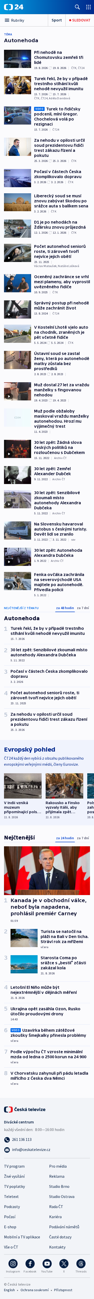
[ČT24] (13, 7)
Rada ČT (56, 1206)
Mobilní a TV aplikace (22, 1236)
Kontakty (57, 1246)
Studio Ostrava (61, 1196)
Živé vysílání (14, 1176)
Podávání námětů (64, 1226)
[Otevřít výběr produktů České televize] (88, 7)
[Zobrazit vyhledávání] (77, 7)
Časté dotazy (60, 1236)
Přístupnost (63, 1290)
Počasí (9, 1216)
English (9, 1290)
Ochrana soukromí (35, 1290)
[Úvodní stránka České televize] (25, 1109)
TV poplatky (14, 1186)
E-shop (10, 1226)
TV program (14, 1166)
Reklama (56, 1176)
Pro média (58, 1166)
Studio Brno (59, 1186)
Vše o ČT (11, 1246)
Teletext (11, 1196)
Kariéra (55, 1216)
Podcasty (12, 1206)
